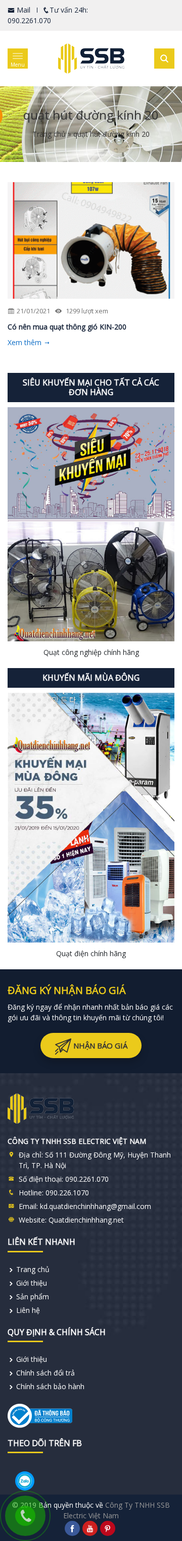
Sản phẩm (32, 1296)
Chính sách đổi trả (45, 1373)
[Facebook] (72, 1528)
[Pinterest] (107, 1528)
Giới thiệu (31, 1283)
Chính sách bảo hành (50, 1386)
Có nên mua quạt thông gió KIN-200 (67, 327)
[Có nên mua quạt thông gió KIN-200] (91, 240)
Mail (22, 10)
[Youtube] (90, 1528)
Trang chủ (49, 134)
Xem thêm (25, 342)
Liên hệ (28, 1310)
